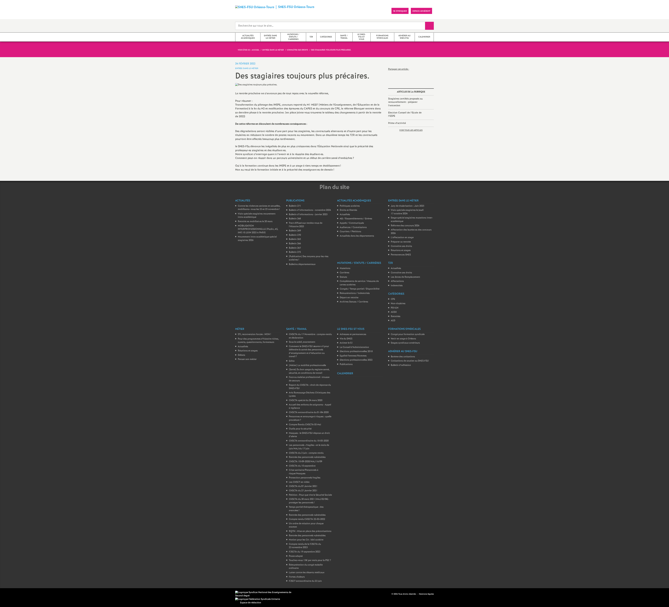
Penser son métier (247, 359)
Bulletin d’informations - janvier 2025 (308, 214)
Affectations (397, 281)
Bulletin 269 (295, 230)
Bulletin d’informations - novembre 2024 (310, 210)
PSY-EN (394, 308)
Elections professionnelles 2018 (356, 351)
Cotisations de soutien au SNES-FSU (410, 361)
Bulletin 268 (295, 218)
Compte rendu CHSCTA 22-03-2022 (307, 519)
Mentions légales (426, 594)
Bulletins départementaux (302, 264)
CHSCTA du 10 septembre (302, 466)
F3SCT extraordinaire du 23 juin (305, 581)
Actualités (345, 214)
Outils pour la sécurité (300, 429)
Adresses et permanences (353, 334)
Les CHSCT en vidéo (299, 482)
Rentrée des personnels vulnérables (307, 457)
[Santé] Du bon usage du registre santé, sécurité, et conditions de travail (309, 371)
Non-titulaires (398, 303)
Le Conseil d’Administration (354, 347)
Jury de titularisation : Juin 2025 (407, 206)
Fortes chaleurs (297, 577)
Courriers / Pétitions (350, 231)
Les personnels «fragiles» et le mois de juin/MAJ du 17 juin (309, 447)
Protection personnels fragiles (304, 477)
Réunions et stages (401, 250)
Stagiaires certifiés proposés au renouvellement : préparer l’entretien (405, 102)
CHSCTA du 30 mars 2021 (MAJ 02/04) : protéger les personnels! (309, 501)
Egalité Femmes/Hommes (353, 356)
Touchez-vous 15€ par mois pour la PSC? (310, 560)
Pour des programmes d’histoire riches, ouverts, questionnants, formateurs (258, 340)
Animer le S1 (346, 343)
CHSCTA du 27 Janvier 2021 (303, 490)
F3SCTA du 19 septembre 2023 (304, 552)
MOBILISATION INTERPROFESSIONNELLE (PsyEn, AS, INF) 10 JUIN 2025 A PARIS (258, 229)
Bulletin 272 (295, 252)
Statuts (343, 277)
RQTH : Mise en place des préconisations (310, 531)
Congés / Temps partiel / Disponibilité (359, 289)
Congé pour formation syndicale (408, 334)
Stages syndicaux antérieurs (405, 343)
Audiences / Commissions (353, 227)
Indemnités (397, 285)
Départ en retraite (349, 297)
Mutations (345, 268)
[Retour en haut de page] (13, 594)
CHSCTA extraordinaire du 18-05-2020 (309, 441)
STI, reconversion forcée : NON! (254, 334)
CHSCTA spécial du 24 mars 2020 (305, 400)
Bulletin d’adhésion (401, 365)
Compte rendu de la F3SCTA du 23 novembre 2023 (305, 546)
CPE (393, 299)
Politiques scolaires (350, 206)
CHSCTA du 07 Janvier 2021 (303, 486)
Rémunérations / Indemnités (355, 293)
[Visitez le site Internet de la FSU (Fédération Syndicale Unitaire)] (257, 599)
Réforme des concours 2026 (405, 225)
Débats (241, 355)
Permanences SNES (401, 254)
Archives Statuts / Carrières (354, 302)
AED (393, 320)
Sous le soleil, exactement (302, 342)
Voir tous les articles (410, 130)
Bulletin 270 (295, 235)
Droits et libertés (348, 210)
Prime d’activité (397, 123)
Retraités (395, 316)
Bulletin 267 (295, 248)
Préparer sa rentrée (401, 242)
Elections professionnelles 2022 (356, 360)
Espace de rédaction (250, 602)
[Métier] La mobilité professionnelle (307, 365)
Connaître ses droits (401, 246)
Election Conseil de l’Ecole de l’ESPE (405, 114)
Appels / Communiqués (352, 223)
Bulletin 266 (295, 243)
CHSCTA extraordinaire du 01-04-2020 (309, 412)
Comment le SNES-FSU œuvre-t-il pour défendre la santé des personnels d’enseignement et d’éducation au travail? (309, 351)
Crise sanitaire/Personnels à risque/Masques (303, 471)
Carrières (344, 272)
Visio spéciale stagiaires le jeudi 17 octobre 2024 (407, 212)
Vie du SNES (346, 338)
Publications (346, 364)
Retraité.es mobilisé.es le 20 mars (255, 221)
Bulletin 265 (295, 239)
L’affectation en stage (402, 237)
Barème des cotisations (403, 356)
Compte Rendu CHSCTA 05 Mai (305, 424)
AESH (394, 312)
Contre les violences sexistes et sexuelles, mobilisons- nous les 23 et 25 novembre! (259, 207)
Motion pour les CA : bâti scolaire (306, 539)
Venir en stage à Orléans (403, 338)
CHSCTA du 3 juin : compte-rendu (306, 453)
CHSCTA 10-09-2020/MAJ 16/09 (305, 461)
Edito (292, 361)
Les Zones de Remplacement (405, 277)
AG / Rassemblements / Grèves (356, 218)
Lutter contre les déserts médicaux (306, 572)
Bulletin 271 (295, 206)
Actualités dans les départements (357, 236)
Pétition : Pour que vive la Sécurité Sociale (310, 495)
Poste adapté (296, 556)
